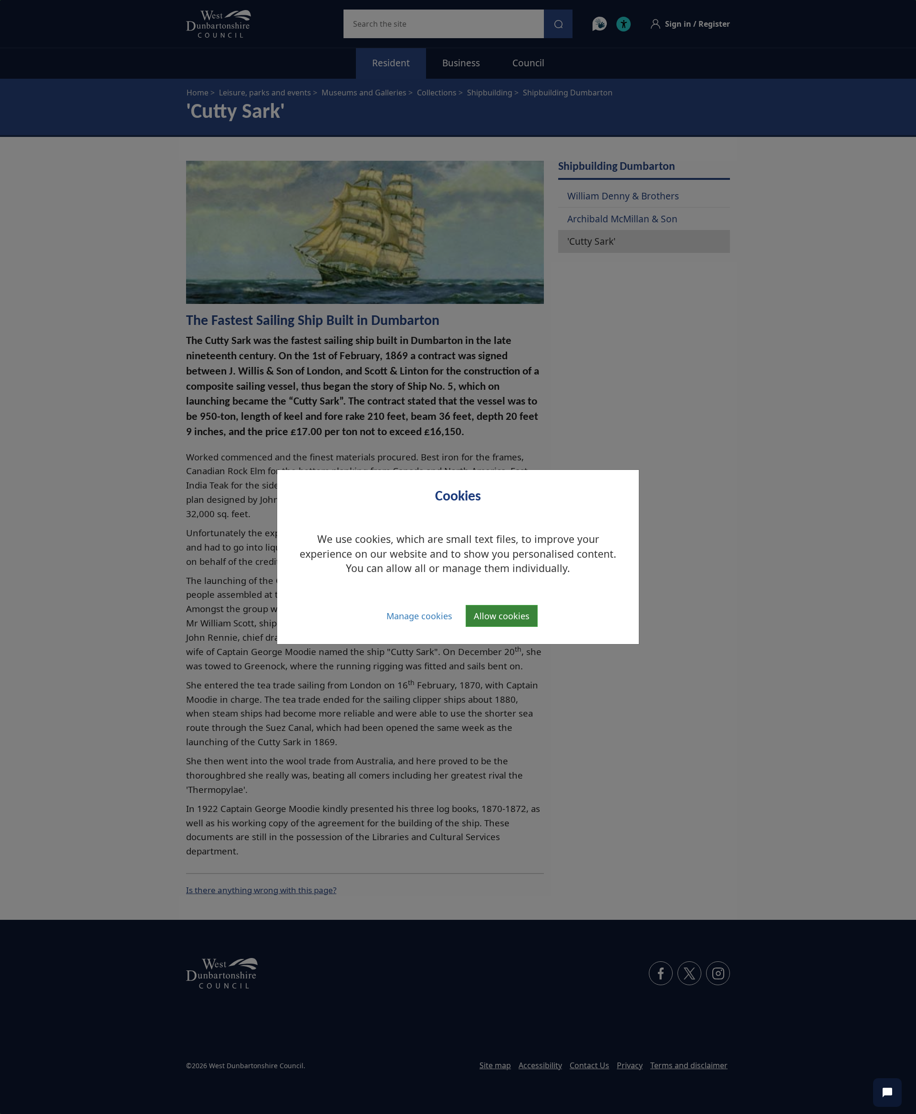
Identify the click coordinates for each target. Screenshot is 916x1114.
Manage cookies (419, 616)
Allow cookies (502, 616)
